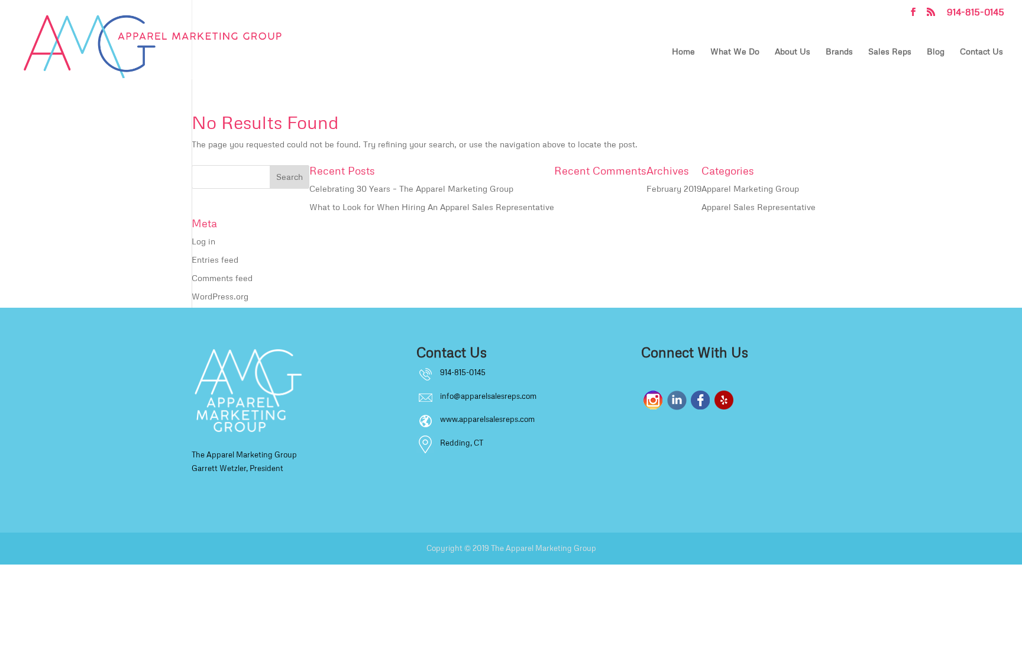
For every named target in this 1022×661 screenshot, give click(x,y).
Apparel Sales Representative (758, 207)
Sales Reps (889, 51)
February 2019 (673, 188)
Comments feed (222, 278)
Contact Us (981, 51)
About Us (792, 51)
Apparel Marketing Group (750, 188)
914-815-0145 (975, 12)
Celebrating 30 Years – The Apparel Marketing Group (411, 188)
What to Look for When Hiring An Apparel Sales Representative (431, 207)
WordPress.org (220, 296)
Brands (839, 51)
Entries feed (215, 259)
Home (683, 51)
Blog (936, 51)
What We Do (734, 51)
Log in (203, 241)
